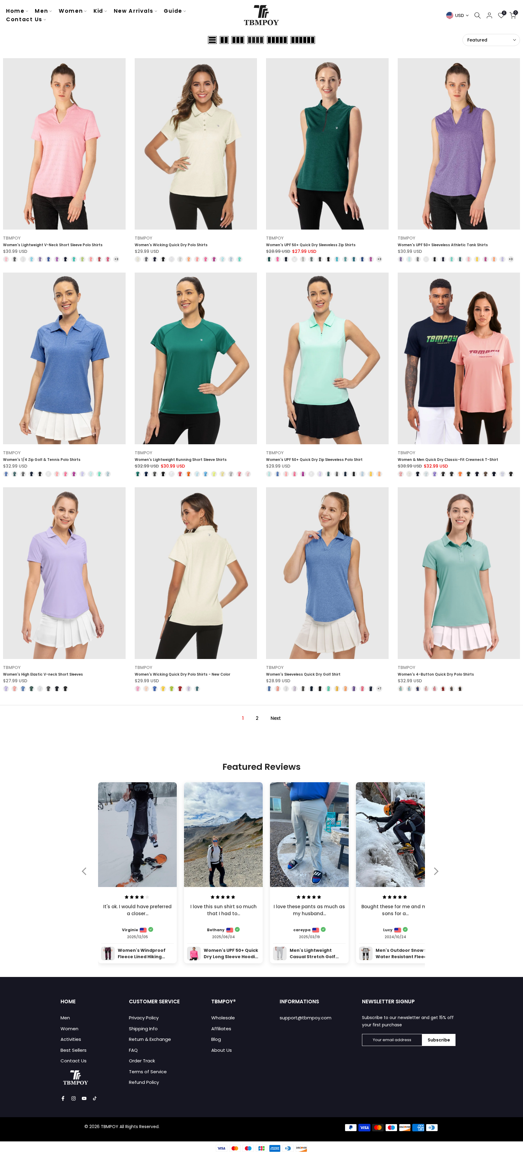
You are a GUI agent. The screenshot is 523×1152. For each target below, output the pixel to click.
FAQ (133, 1050)
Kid (98, 11)
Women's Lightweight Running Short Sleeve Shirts (181, 459)
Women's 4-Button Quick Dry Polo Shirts (436, 674)
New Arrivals (133, 11)
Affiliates (221, 1028)
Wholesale (223, 1018)
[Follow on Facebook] (63, 1098)
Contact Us (24, 19)
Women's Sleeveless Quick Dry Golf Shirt (303, 674)
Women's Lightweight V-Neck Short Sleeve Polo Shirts (53, 245)
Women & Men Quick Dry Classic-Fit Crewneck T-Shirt (448, 459)
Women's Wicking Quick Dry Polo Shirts (171, 245)
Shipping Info (143, 1028)
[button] (87, 875)
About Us (221, 1050)
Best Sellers (74, 1050)
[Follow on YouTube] (84, 1098)
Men (41, 11)
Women (71, 11)
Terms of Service (148, 1071)
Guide (173, 11)
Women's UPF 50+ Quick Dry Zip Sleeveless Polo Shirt (314, 459)
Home (15, 11)
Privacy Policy (144, 1018)
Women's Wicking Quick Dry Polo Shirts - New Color (182, 674)
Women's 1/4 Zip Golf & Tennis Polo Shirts (42, 459)
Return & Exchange (150, 1039)
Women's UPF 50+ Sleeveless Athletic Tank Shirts (443, 245)
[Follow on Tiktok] (95, 1098)
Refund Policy (144, 1082)
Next (276, 718)
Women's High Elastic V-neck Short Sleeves (43, 674)
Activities (71, 1039)
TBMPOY (12, 238)
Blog (216, 1039)
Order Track (142, 1061)
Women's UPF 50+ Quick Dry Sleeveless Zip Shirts (311, 245)
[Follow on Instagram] (73, 1098)
